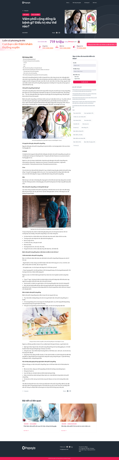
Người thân (77, 78)
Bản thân (77, 76)
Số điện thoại (76, 68)
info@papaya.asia (62, 449)
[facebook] (57, 32)
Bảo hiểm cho (76, 74)
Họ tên (74, 62)
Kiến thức (95, 2)
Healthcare (69, 7)
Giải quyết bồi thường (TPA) (73, 5)
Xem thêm (26, 430)
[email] (59, 32)
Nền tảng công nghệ (77, 2)
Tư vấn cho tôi (84, 82)
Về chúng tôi (86, 2)
